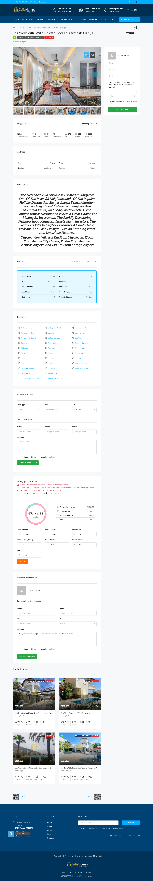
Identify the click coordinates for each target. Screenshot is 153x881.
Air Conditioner (26, 328)
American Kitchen (27, 333)
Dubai (49, 834)
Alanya (49, 822)
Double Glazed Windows (30, 379)
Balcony (24, 343)
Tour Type (21, 405)
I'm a (60, 619)
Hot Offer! (49, 37)
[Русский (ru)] (124, 835)
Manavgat (50, 838)
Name (19, 427)
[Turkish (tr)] (119, 835)
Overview (39, 19)
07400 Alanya (114, 11)
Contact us (93, 19)
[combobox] (29, 409)
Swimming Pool (81, 363)
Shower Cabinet (81, 353)
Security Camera (81, 343)
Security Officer (81, 348)
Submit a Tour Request (28, 463)
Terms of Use (50, 457)
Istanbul (50, 826)
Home (16, 19)
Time (74, 405)
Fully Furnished (53, 348)
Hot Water (51, 368)
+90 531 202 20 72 (65, 9)
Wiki (111, 19)
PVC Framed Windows (83, 328)
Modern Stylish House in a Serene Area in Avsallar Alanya (39, 713)
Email (74, 427)
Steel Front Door (81, 358)
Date (46, 405)
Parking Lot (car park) (56, 379)
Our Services (65, 19)
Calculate (23, 562)
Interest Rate (77, 529)
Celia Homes (90, 11)
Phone (47, 427)
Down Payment (50, 529)
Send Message (122, 109)
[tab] (86, 55)
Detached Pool (26, 373)
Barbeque (24, 348)
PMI (18, 550)
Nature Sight (52, 373)
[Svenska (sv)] (115, 835)
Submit (131, 823)
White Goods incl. (81, 368)
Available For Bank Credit (30, 338)
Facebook (57, 856)
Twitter (68, 856)
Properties (26, 19)
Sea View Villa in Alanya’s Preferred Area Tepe (34, 768)
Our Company (81, 19)
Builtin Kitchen (26, 353)
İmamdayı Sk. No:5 (116, 9)
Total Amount (22, 529)
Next (90, 797)
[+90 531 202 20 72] (11, 834)
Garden (50, 353)
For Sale (21, 37)
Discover (51, 19)
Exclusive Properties (35, 37)
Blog (102, 19)
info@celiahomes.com (66, 11)
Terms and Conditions (83, 872)
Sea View (78, 338)
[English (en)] (110, 835)
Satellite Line (80, 333)
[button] (138, 2)
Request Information (27, 657)
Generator (51, 358)
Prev (23, 797)
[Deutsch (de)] (133, 835)
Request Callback (131, 19)
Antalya (50, 830)
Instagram (88, 856)
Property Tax (50, 540)
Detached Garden (27, 368)
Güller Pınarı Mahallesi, (24, 825)
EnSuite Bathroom (54, 338)
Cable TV (24, 358)
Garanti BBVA (40, 493)
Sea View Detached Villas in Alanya (75, 713)
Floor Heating (53, 343)
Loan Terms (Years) (25, 540)
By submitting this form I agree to (37, 457)
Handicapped (53, 363)
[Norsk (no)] (129, 835)
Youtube (99, 856)
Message (20, 437)
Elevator (51, 333)
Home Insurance (78, 540)
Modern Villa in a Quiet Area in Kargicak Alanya (81, 768)
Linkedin (77, 856)
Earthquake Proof (54, 328)
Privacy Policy (67, 872)
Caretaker (24, 363)
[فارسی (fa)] (138, 835)
